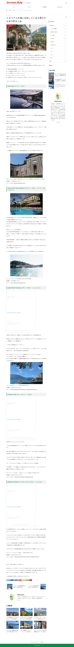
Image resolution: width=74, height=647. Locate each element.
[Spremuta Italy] (14, 3)
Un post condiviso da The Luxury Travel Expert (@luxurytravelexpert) (21, 437)
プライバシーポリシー (34, 642)
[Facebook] (17, 600)
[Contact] (19, 600)
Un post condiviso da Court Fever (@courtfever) (21, 524)
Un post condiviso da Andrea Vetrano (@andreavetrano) (21, 330)
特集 (10, 25)
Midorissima (58, 101)
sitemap (41, 642)
